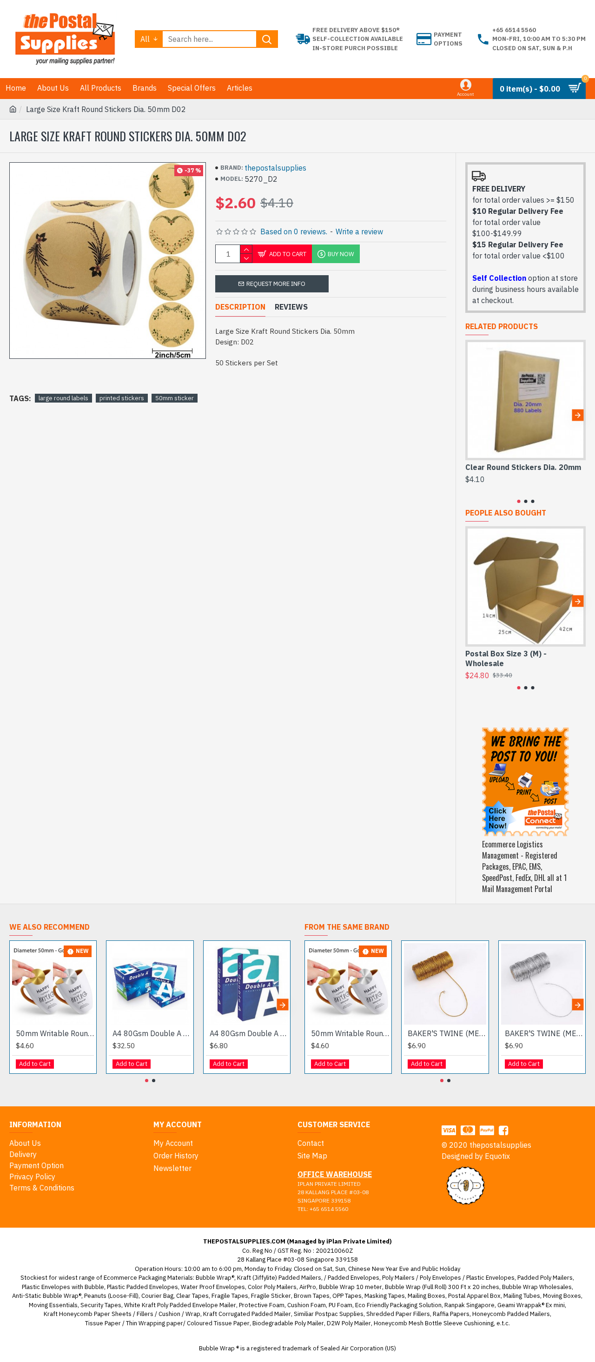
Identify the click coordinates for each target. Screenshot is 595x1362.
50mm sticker (174, 398)
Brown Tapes (312, 1296)
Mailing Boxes (426, 1296)
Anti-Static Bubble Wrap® (46, 1296)
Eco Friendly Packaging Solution (398, 1305)
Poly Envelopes (440, 1278)
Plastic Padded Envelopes (142, 1287)
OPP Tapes (347, 1296)
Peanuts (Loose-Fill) (111, 1296)
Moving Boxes (562, 1296)
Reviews (291, 306)
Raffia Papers (451, 1314)
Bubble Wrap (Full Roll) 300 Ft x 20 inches (442, 1287)
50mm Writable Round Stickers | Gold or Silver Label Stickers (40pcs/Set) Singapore (55, 1033)
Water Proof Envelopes (213, 1287)
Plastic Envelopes (490, 1278)
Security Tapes (100, 1305)
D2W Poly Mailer (349, 1323)
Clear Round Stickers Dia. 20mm (523, 467)
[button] (473, 415)
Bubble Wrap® (215, 1278)
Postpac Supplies (339, 1314)
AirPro (307, 1287)
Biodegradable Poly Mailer (288, 1323)
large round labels (63, 398)
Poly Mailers (398, 1278)
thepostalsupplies (275, 167)
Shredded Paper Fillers (398, 1314)
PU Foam (340, 1305)
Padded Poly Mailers (545, 1278)
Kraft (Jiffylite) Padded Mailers (279, 1278)
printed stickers (121, 398)
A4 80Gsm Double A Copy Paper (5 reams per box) (151, 1033)
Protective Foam (261, 1305)
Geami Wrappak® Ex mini (531, 1305)
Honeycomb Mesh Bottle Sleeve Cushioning (434, 1323)
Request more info (275, 284)
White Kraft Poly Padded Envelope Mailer (180, 1305)
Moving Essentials (53, 1305)
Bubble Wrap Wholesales (537, 1287)
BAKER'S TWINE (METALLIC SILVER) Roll (544, 1033)
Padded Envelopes (353, 1278)
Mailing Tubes (521, 1296)
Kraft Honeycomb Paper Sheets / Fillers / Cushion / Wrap (122, 1314)
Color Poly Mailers (272, 1287)
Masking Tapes (384, 1296)
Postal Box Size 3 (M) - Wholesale (506, 658)
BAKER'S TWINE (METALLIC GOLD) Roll (447, 1033)
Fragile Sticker (271, 1296)
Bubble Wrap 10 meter (350, 1287)
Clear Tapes (192, 1296)
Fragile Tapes (230, 1296)
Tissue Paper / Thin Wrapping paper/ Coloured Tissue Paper (167, 1323)
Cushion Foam (306, 1305)
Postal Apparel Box (474, 1296)
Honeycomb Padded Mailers (511, 1314)
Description (240, 306)
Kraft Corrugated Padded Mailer (247, 1314)
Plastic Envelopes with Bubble (63, 1287)
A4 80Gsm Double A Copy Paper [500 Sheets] (249, 1033)
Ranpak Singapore (469, 1305)
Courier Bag (157, 1296)
